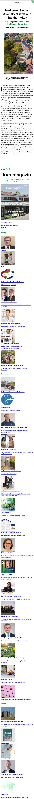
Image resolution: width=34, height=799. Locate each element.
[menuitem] (2, 169)
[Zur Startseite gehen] (17, 183)
